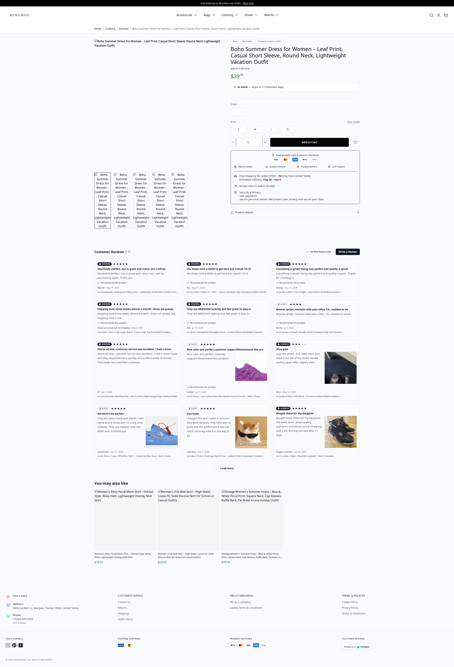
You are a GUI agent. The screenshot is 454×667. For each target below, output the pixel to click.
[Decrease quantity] (233, 142)
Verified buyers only (320, 251)
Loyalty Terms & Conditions (246, 607)
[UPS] (129, 645)
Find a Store (20, 595)
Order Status (125, 619)
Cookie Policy (349, 602)
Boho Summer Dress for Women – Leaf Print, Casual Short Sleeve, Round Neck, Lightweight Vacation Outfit (196, 28)
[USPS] (121, 645)
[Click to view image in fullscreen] (159, 103)
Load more (227, 468)
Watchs (269, 15)
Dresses (123, 28)
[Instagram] (8, 645)
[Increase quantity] (265, 142)
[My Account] (438, 15)
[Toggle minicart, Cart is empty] (446, 15)
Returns (122, 607)
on (137, 292)
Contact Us (124, 602)
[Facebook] (21, 645)
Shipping (123, 613)
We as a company (240, 602)
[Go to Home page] (20, 15)
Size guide (353, 121)
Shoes (249, 15)
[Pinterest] (14, 645)
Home (97, 28)
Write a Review (240, 68)
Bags (207, 15)
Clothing (227, 15)
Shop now (248, 3)
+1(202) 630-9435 (23, 619)
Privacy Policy (350, 607)
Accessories (184, 15)
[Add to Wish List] (355, 142)
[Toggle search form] (431, 15)
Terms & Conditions (353, 613)
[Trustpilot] (361, 647)
